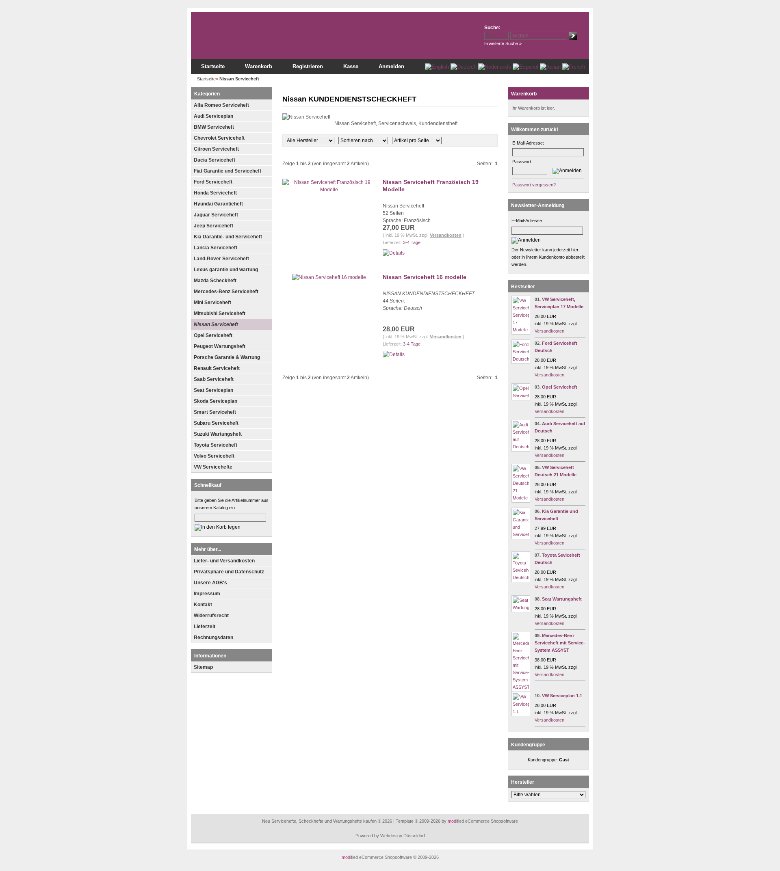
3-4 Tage (411, 242)
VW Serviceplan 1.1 (562, 695)
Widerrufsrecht (211, 615)
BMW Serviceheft (214, 127)
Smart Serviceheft (215, 412)
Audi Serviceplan (213, 116)
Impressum (207, 594)
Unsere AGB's (210, 583)
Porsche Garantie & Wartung (227, 357)
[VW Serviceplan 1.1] (520, 711)
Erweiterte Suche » (503, 43)
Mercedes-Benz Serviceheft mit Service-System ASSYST (560, 643)
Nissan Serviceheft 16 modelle (424, 277)
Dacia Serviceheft (214, 160)
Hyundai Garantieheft (218, 204)
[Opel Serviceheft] (520, 395)
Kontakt (203, 604)
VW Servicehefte (213, 467)
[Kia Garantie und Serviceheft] (520, 534)
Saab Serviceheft (214, 379)
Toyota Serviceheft (215, 445)
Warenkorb (258, 66)
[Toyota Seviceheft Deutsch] (520, 577)
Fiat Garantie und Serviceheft (227, 171)
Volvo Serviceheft (214, 456)
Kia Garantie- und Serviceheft (228, 237)
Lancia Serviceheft (215, 248)
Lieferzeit (204, 626)
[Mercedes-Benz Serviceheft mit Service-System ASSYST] (520, 687)
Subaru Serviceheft (216, 423)
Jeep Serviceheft (213, 226)
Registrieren (307, 66)
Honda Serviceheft (215, 193)
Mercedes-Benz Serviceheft (226, 291)
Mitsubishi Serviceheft (219, 313)
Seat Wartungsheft (562, 599)
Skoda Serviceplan (215, 401)
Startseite (213, 66)
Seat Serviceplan (213, 390)
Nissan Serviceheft (216, 324)
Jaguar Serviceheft (216, 215)
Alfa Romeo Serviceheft (221, 105)
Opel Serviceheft (213, 335)
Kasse (350, 66)
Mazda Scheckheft (215, 280)
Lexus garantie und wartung (226, 269)
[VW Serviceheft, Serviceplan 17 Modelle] (520, 329)
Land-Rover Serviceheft (221, 259)
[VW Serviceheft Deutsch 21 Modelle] (520, 497)
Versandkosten (446, 235)
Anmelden (391, 66)
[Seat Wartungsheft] (520, 607)
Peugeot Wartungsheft (219, 346)
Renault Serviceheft (217, 368)
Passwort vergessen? (534, 184)
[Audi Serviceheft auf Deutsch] (520, 446)
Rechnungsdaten (213, 637)
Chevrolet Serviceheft (219, 138)
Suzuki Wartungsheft (218, 434)
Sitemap (203, 667)
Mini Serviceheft (212, 302)
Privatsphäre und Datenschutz (229, 572)
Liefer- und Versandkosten (224, 561)
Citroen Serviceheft (216, 149)
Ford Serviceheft (213, 182)
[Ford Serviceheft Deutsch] (520, 359)
